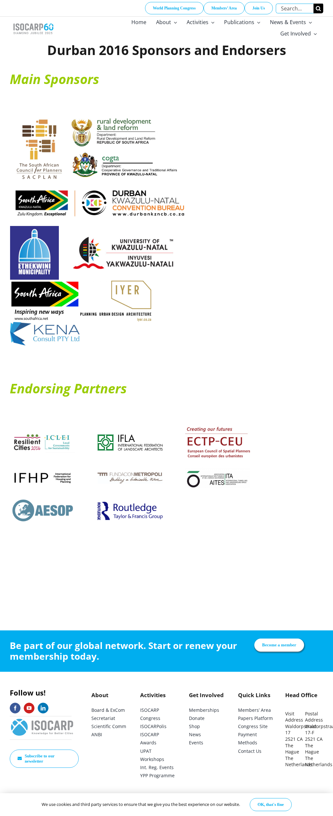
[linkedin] (43, 708)
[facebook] (15, 708)
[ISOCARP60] (33, 22)
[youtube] (29, 708)
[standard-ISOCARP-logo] (42, 719)
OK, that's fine (271, 804)
